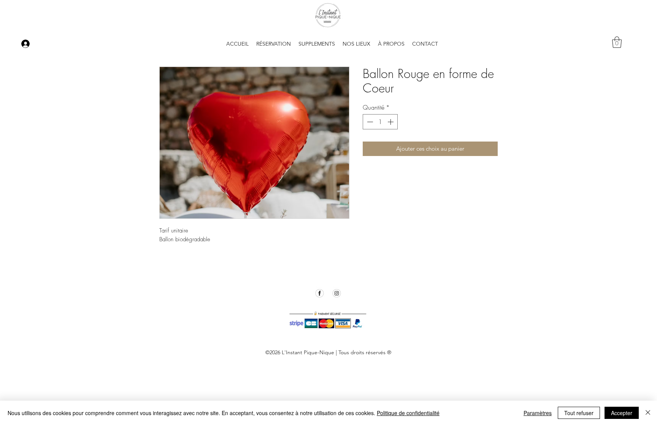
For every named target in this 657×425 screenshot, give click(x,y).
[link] (617, 42)
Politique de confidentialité (408, 413)
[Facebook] (319, 293)
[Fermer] (647, 413)
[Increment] (391, 122)
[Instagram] (336, 293)
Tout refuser (579, 413)
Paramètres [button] (538, 413)
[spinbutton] (380, 122)
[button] (391, 43)
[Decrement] (369, 122)
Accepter (621, 413)
